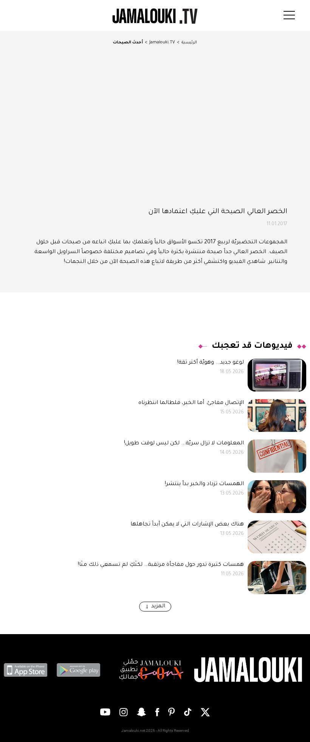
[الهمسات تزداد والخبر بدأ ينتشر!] (277, 496)
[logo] (155, 16)
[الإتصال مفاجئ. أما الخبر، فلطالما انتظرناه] (277, 415)
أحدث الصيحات (128, 42)
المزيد (158, 607)
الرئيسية (189, 42)
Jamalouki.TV (162, 42)
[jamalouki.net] (249, 670)
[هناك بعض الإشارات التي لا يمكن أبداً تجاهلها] (277, 537)
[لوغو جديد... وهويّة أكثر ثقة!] (277, 375)
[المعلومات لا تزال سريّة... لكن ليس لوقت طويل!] (277, 455)
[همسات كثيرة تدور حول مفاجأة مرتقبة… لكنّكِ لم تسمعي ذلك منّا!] (277, 577)
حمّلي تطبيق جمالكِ (128, 670)
